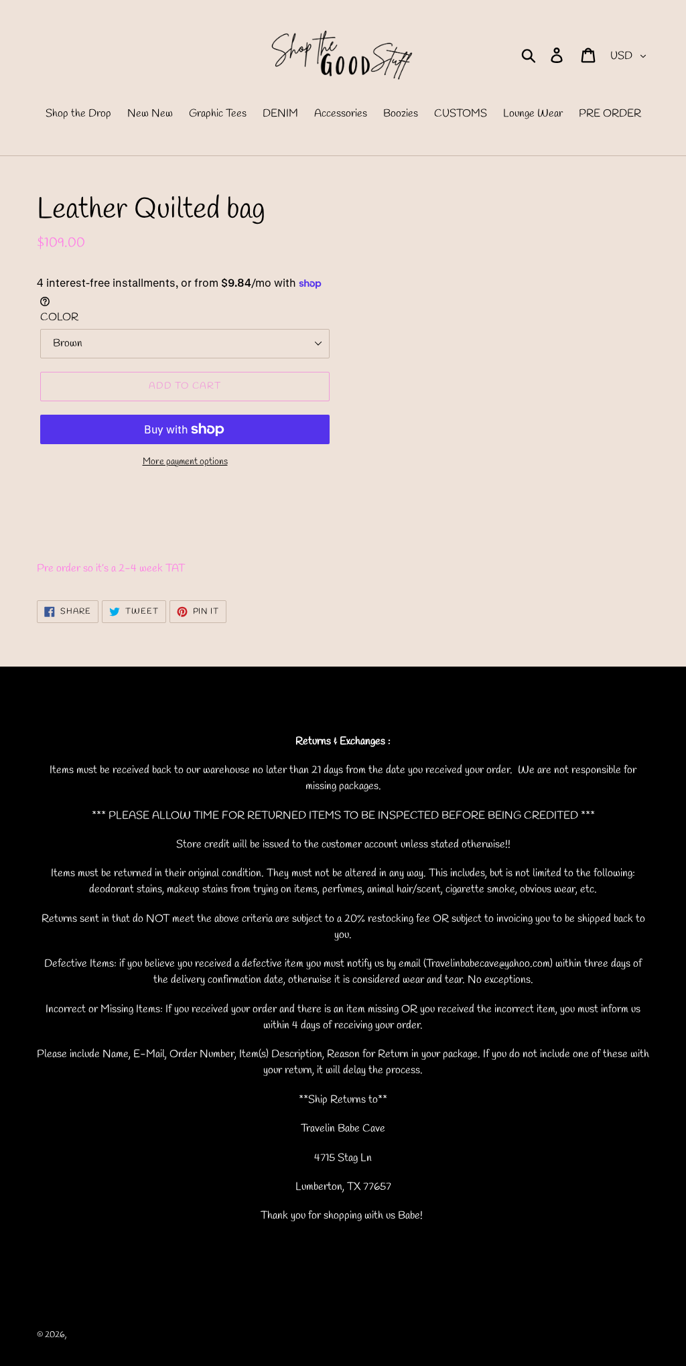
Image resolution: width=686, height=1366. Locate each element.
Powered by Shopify (175, 1335)
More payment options (185, 462)
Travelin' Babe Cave (103, 1335)
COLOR (59, 317)
